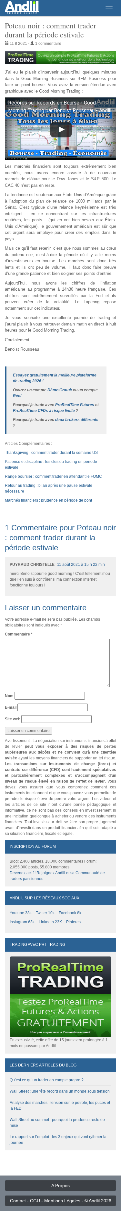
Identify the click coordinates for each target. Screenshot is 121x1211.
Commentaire (19, 634)
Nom (9, 696)
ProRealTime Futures (74, 405)
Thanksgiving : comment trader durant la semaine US (51, 452)
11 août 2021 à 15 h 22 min (81, 564)
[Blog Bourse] (22, 8)
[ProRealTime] (60, 57)
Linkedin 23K (50, 922)
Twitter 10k (45, 913)
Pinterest (74, 922)
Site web (12, 719)
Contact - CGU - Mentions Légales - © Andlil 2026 (60, 1200)
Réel (17, 396)
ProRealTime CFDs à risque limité (44, 410)
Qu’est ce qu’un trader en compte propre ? (47, 1080)
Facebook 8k (70, 913)
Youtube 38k (21, 913)
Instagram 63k (22, 922)
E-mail (10, 707)
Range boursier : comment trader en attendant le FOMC (53, 476)
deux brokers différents (76, 419)
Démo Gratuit (59, 390)
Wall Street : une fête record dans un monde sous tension (60, 1091)
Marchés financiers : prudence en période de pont (48, 500)
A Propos (60, 1185)
